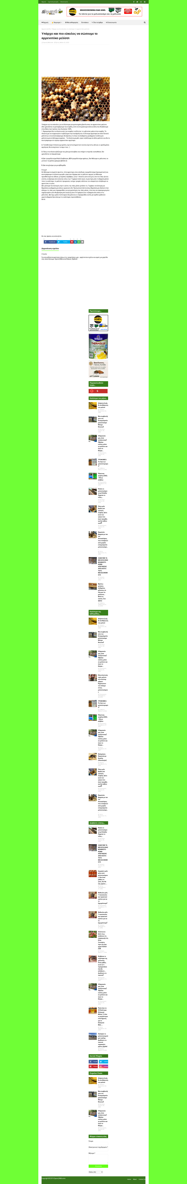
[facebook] (134, 2)
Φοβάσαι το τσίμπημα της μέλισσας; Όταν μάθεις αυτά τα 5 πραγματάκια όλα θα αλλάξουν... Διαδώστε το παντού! (102, 965)
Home (129, 1179)
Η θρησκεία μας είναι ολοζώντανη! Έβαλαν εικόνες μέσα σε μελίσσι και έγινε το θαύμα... (102, 443)
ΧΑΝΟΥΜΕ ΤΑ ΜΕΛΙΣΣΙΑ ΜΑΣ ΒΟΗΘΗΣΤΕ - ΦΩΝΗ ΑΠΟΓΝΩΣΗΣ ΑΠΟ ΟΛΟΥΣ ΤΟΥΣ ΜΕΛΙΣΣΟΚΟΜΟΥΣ (103, 566)
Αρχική (44, 2)
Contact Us (142, 1179)
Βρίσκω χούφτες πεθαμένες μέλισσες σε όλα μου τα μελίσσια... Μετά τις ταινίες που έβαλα (102, 592)
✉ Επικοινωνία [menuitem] (111, 22)
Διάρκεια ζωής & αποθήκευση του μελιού (103, 405)
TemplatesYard (57, 1181)
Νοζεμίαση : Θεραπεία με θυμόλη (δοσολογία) (102, 757)
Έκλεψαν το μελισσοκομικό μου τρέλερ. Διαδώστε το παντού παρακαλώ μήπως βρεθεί (103, 1040)
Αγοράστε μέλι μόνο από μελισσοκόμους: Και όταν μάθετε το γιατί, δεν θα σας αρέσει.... (103, 877)
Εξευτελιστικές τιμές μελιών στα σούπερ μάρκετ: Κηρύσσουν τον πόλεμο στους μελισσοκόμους (103, 683)
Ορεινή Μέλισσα (48, 42)
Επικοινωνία (64, 2)
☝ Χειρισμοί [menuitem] (56, 22)
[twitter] (137, 2)
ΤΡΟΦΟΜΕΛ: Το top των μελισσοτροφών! (103, 463)
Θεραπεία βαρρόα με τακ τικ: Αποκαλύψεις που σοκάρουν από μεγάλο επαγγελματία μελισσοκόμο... (103, 540)
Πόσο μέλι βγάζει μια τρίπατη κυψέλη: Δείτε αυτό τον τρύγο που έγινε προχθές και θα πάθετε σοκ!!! (102, 514)
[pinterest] (144, 2)
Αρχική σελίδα (46, 29)
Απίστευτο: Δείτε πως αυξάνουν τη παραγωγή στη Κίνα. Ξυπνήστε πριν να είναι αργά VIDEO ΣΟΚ (103, 940)
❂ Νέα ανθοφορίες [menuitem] (71, 22)
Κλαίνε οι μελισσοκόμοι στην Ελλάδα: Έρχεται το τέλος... (102, 493)
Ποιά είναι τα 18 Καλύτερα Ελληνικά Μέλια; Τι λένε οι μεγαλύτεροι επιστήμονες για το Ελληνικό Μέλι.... (103, 1016)
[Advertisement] (76, 62)
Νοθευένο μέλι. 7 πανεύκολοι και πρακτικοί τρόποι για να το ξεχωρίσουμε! (103, 898)
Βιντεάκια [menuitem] (84, 22)
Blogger (72, 1181)
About (135, 1179)
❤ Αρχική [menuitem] (45, 22)
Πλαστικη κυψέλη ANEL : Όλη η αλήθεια (102, 477)
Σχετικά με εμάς (53, 2)
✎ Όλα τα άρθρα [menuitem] (97, 22)
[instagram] (141, 2)
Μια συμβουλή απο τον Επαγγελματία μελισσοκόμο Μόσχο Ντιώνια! (103, 421)
